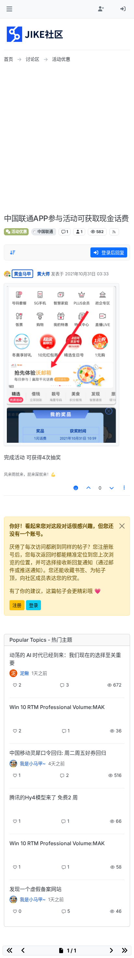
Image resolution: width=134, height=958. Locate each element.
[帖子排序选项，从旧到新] (13, 252)
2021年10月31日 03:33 (87, 273)
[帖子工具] (124, 488)
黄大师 (43, 273)
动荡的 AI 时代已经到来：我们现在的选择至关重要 (65, 659)
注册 (16, 605)
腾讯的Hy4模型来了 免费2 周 (43, 797)
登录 (33, 605)
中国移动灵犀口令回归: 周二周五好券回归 (57, 753)
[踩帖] (111, 488)
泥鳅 (24, 673)
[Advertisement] (67, 138)
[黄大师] (13, 763)
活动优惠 (18, 231)
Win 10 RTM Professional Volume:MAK (57, 707)
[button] (9, 9)
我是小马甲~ (33, 763)
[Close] (122, 526)
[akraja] (13, 718)
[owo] (13, 899)
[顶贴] (89, 488)
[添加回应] (76, 488)
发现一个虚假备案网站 (35, 889)
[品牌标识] (35, 34)
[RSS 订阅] (114, 231)
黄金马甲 (22, 273)
